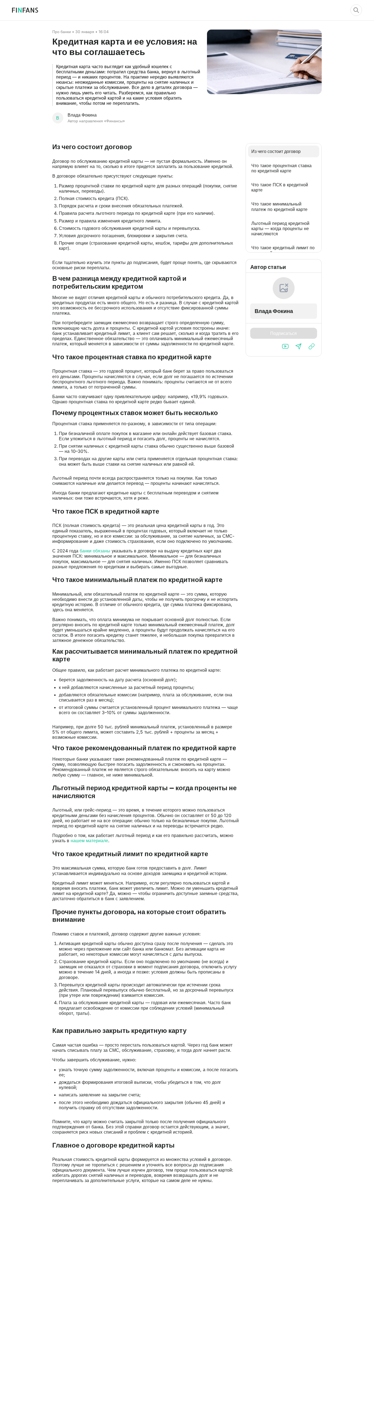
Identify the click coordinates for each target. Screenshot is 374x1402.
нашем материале (89, 840)
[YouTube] (285, 346)
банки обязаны (95, 551)
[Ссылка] (311, 346)
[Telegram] (298, 346)
